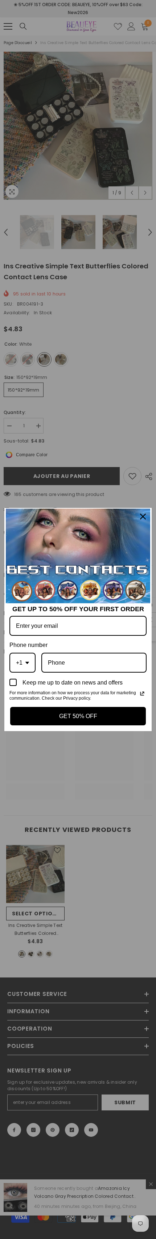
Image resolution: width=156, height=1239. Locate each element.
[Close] (143, 516)
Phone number (28, 645)
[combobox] (22, 663)
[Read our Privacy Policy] (142, 693)
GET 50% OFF (78, 716)
